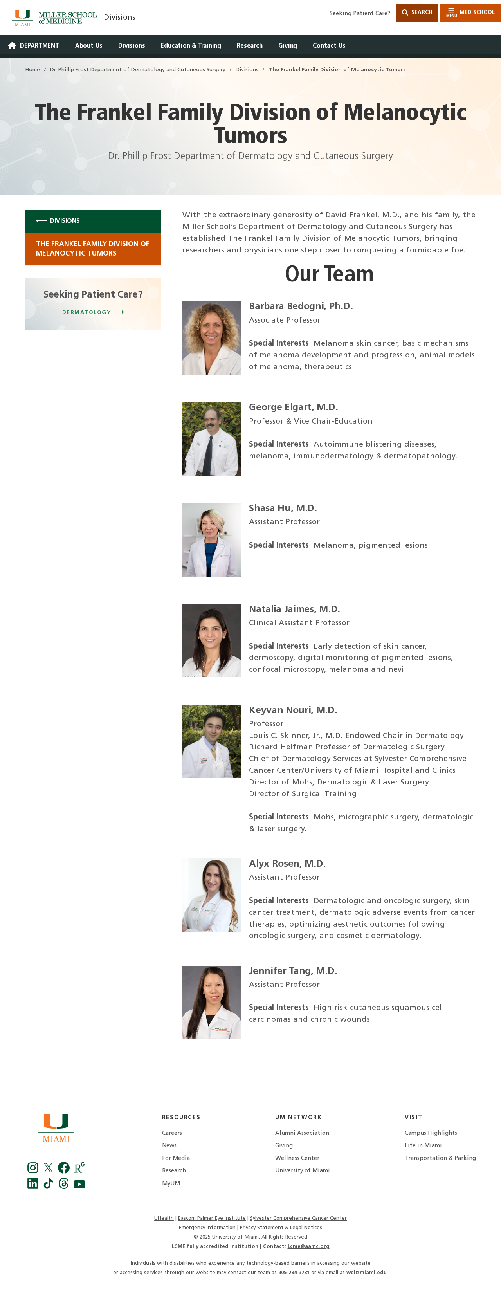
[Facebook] (34, 1172)
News (169, 1146)
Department (39, 46)
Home (32, 69)
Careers (172, 1133)
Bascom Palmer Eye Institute (212, 1218)
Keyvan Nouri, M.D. (293, 711)
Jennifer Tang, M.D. (293, 971)
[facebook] (65, 1172)
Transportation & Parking (440, 1158)
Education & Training (190, 46)
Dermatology (88, 312)
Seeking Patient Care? (360, 14)
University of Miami (302, 1171)
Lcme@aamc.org (309, 1246)
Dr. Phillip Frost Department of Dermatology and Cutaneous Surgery (137, 69)
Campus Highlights (431, 1133)
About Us (89, 46)
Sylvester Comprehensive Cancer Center (298, 1218)
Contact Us (329, 46)
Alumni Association (302, 1133)
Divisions (119, 18)
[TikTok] (50, 1187)
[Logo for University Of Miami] (56, 1129)
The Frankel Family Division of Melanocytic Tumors (93, 249)
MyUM (171, 1184)
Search (421, 12)
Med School (470, 13)
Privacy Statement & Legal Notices (281, 1227)
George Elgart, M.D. (293, 408)
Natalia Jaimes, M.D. (294, 610)
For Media (176, 1158)
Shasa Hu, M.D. (283, 509)
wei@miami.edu (366, 1272)
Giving (287, 46)
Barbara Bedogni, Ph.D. (301, 307)
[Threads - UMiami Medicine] (65, 1187)
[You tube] (79, 1187)
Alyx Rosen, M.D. (287, 864)
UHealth (164, 1218)
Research (249, 46)
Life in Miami (423, 1146)
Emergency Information (207, 1227)
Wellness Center (297, 1158)
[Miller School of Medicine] (56, 18)
